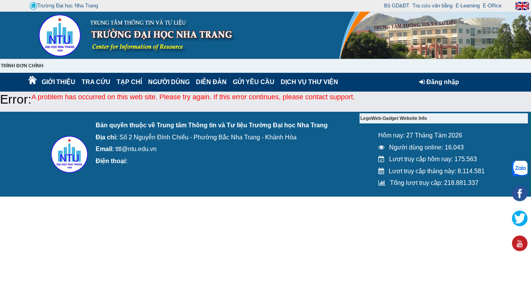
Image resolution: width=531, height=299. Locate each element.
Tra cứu (96, 82)
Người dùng (168, 82)
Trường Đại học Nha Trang (67, 6)
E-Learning (468, 6)
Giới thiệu (58, 82)
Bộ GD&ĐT (396, 6)
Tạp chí (129, 82)
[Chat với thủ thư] (520, 168)
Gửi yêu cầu (253, 82)
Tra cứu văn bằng (432, 6)
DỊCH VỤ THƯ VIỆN (308, 82)
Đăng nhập (442, 82)
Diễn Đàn (211, 82)
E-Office (492, 6)
